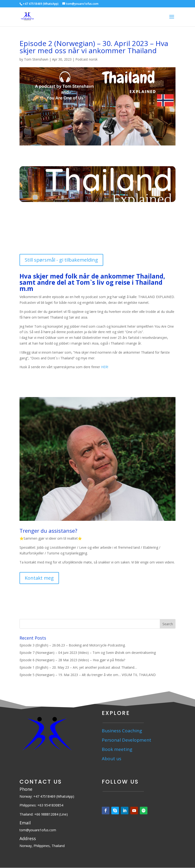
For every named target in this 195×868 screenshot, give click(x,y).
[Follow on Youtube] (134, 810)
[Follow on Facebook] (105, 810)
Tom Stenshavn (36, 59)
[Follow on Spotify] (143, 810)
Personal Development (126, 740)
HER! (104, 367)
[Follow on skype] (115, 810)
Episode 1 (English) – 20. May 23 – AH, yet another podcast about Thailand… (78, 667)
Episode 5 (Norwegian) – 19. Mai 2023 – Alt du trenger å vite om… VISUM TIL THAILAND (88, 674)
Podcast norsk (86, 59)
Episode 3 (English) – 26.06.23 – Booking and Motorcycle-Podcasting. (73, 645)
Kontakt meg (39, 578)
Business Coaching (122, 731)
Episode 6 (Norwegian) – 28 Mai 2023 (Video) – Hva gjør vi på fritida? (72, 660)
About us (112, 758)
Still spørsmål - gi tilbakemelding (61, 260)
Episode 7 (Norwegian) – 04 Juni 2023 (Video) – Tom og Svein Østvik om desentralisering (88, 652)
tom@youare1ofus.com (38, 830)
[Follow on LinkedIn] (124, 810)
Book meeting (117, 749)
